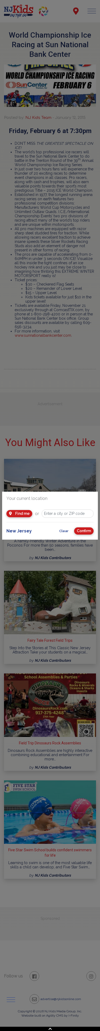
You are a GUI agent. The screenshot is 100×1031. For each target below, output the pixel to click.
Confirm (84, 531)
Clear (64, 531)
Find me (22, 513)
